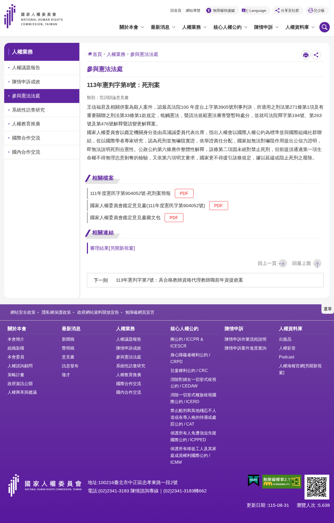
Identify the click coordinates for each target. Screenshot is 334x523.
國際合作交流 (128, 383)
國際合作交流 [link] (26, 138)
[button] (253, 481)
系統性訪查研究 (130, 365)
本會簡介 (16, 339)
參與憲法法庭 (128, 357)
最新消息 (160, 27)
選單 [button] (328, 308)
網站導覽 (193, 10)
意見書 (68, 357)
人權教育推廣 (128, 374)
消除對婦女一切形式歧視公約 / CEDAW (193, 382)
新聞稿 (68, 339)
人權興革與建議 (22, 392)
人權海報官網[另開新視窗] (300, 369)
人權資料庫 (297, 27)
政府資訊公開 (20, 383)
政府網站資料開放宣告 (98, 312)
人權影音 (287, 348)
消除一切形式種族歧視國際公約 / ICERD (193, 398)
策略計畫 (16, 374)
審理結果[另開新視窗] (112, 248)
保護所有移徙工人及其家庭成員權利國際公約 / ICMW (193, 455)
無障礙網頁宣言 (139, 312)
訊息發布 (70, 365)
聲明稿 (68, 348)
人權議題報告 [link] (26, 67)
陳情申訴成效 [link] (26, 81)
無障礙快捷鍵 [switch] (224, 10)
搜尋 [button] (324, 27)
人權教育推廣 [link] (26, 123)
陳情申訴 (263, 27)
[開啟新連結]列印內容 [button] (306, 55)
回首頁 (175, 10)
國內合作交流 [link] (26, 152)
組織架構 (16, 348)
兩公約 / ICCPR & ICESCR (186, 342)
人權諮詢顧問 (20, 365)
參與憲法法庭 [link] (26, 95)
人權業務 (191, 27)
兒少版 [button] (319, 10)
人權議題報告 (128, 339)
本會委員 (16, 357)
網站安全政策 (22, 312)
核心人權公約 (227, 27)
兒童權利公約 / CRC (189, 370)
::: (3, 4)
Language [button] (257, 10)
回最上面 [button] (301, 263)
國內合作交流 (128, 392)
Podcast (286, 357)
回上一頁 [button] (267, 263)
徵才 (66, 374)
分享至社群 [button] (290, 10)
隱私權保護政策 (56, 312)
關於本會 (129, 27)
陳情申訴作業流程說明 (245, 339)
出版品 (285, 339)
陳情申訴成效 (128, 348)
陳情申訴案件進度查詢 (245, 348)
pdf (184, 193)
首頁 (97, 54)
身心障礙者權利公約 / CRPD (190, 358)
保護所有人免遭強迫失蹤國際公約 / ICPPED (193, 436)
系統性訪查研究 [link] (28, 110)
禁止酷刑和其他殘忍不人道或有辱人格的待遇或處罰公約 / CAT (193, 417)
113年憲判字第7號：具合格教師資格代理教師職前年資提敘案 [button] (179, 280)
